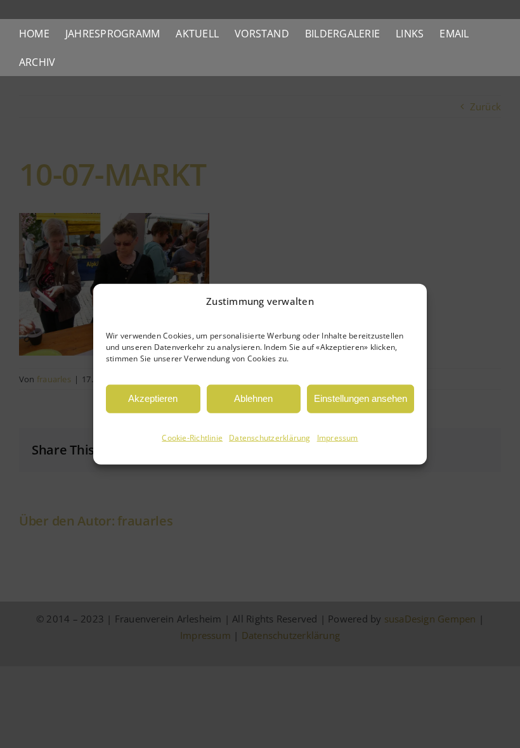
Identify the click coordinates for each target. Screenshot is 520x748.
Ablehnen (253, 398)
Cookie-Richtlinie (192, 437)
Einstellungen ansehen (360, 398)
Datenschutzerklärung (270, 437)
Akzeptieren (153, 398)
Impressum (337, 437)
